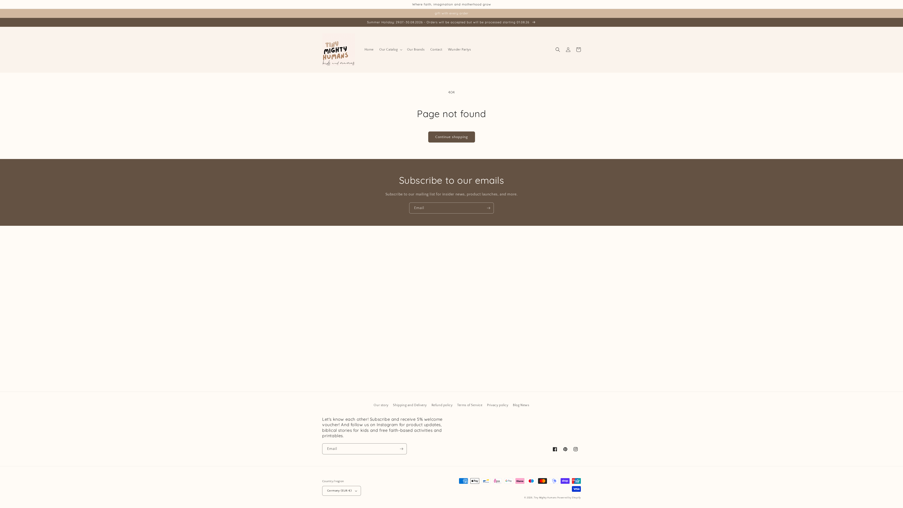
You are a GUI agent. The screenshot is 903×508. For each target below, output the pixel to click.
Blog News (521, 405)
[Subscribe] (488, 208)
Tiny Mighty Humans (545, 497)
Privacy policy (497, 405)
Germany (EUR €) (339, 490)
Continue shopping (451, 137)
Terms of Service (470, 405)
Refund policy (442, 405)
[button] (390, 50)
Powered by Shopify (569, 497)
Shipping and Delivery (410, 405)
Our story (381, 405)
